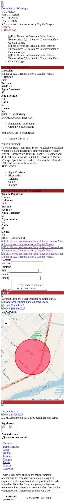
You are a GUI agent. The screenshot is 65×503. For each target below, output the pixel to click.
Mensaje (6, 289)
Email (4, 277)
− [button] (6, 323)
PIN (3, 270)
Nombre (5, 263)
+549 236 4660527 (14, 308)
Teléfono (6, 266)
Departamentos (11, 446)
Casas (6, 449)
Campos (7, 459)
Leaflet (32, 399)
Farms (6, 462)
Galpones (8, 468)
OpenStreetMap (45, 399)
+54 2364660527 (13, 414)
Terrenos (7, 443)
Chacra (7, 465)
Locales (7, 456)
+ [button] (6, 318)
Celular (5, 274)
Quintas (7, 452)
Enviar (5, 292)
